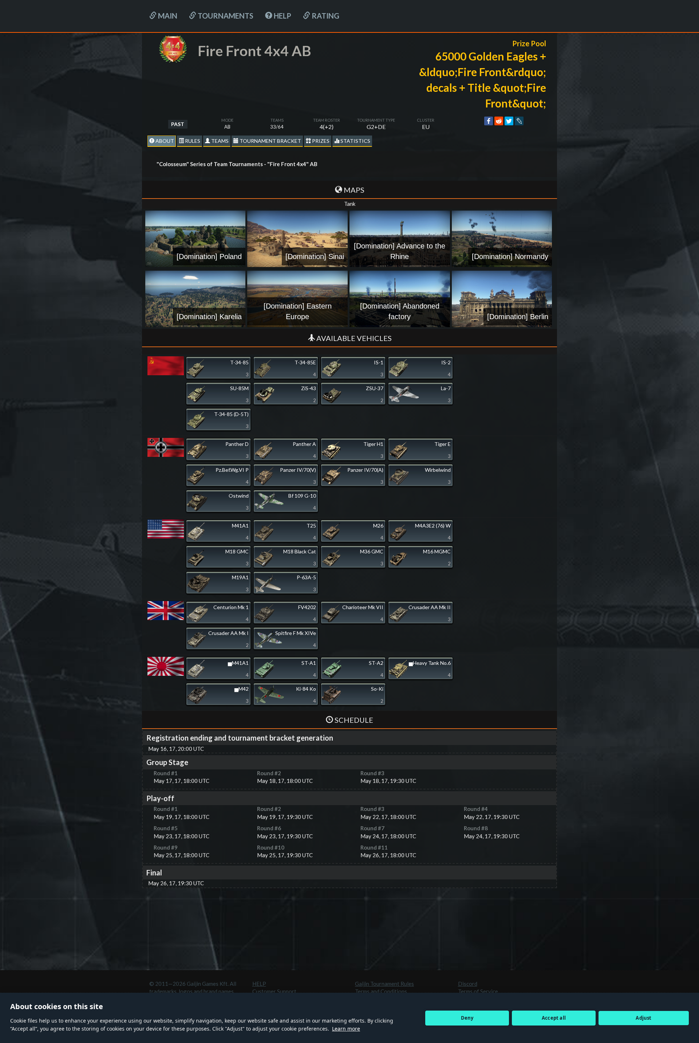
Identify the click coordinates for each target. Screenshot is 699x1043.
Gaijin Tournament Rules (384, 983)
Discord (467, 983)
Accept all (554, 1018)
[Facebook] (488, 121)
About (164, 141)
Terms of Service (478, 991)
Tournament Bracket (269, 141)
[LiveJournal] (519, 121)
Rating (324, 15)
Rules (192, 141)
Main (167, 15)
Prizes (320, 141)
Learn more (346, 1028)
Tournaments (224, 15)
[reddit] (498, 121)
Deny (467, 1018)
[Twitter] (509, 121)
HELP (281, 15)
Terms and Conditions (381, 991)
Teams (219, 141)
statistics (354, 141)
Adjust (643, 1018)
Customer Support (274, 991)
